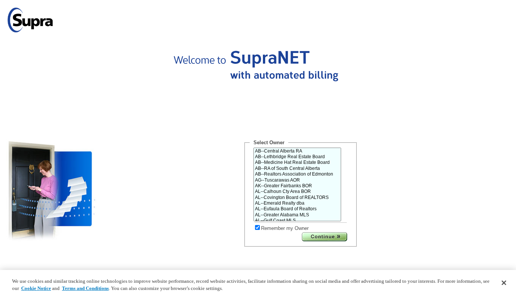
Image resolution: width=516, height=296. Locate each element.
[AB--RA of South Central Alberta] (297, 168)
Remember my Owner (285, 228)
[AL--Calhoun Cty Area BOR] (297, 191)
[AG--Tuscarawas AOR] (297, 180)
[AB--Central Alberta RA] (297, 151)
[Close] (504, 282)
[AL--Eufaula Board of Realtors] (297, 209)
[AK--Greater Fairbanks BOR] (297, 186)
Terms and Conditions (85, 288)
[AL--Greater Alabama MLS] (297, 215)
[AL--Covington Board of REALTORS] (297, 197)
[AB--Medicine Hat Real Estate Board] (297, 162)
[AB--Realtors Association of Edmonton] (297, 174)
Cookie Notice (36, 288)
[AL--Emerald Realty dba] (297, 203)
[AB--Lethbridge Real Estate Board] (297, 157)
